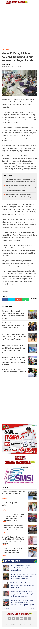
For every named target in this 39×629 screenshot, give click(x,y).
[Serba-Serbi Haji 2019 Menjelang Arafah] (32, 506)
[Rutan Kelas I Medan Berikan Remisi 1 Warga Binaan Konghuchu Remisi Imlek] (32, 552)
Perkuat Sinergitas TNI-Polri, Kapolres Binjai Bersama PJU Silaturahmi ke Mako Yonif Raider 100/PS (23, 576)
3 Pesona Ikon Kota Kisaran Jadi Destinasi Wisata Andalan (13, 493)
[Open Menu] (2, 2)
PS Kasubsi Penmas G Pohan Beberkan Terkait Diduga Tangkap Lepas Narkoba (21, 568)
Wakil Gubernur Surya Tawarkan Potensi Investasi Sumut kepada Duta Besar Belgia (23, 585)
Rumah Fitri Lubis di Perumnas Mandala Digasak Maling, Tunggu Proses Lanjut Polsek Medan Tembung (13, 540)
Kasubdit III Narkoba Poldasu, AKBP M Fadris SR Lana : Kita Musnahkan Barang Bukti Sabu (13, 528)
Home (3, 49)
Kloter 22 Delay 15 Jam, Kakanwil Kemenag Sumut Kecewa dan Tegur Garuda (17, 57)
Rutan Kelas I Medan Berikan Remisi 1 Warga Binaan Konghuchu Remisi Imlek (12, 550)
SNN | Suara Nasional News (25, 625)
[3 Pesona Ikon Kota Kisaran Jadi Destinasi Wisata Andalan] (32, 495)
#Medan (5, 291)
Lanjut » (33, 608)
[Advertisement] (19, 28)
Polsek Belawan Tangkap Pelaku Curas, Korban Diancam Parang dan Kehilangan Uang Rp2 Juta (22, 594)
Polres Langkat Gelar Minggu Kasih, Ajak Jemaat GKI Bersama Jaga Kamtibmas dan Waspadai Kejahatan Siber (22, 602)
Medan (8, 49)
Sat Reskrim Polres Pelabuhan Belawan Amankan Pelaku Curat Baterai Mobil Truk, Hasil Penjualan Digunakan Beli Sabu (21, 188)
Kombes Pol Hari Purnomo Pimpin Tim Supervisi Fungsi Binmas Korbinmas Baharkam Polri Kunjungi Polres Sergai (14, 517)
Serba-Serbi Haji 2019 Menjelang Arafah (13, 504)
